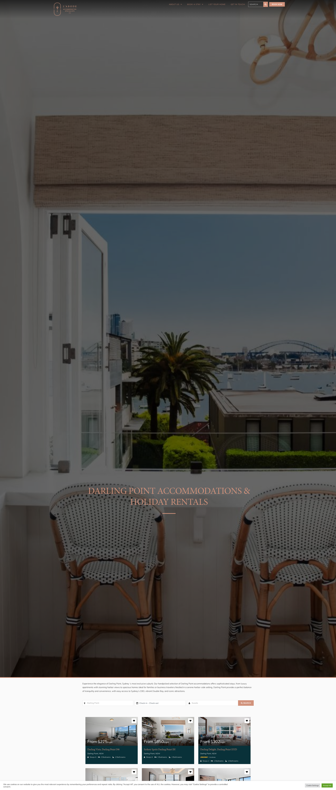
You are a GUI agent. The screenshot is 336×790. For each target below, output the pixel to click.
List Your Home (216, 4)
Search (247, 703)
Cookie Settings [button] (312, 785)
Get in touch (238, 4)
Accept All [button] (327, 785)
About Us (174, 4)
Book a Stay (194, 4)
